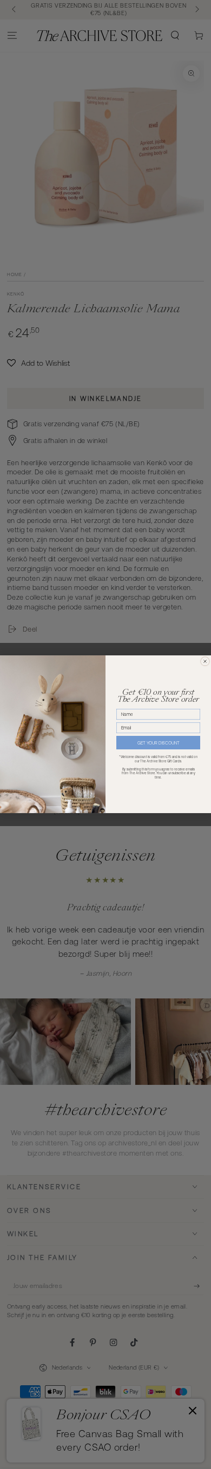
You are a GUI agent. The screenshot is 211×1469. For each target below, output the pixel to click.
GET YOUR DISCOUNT (158, 743)
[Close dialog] (205, 661)
